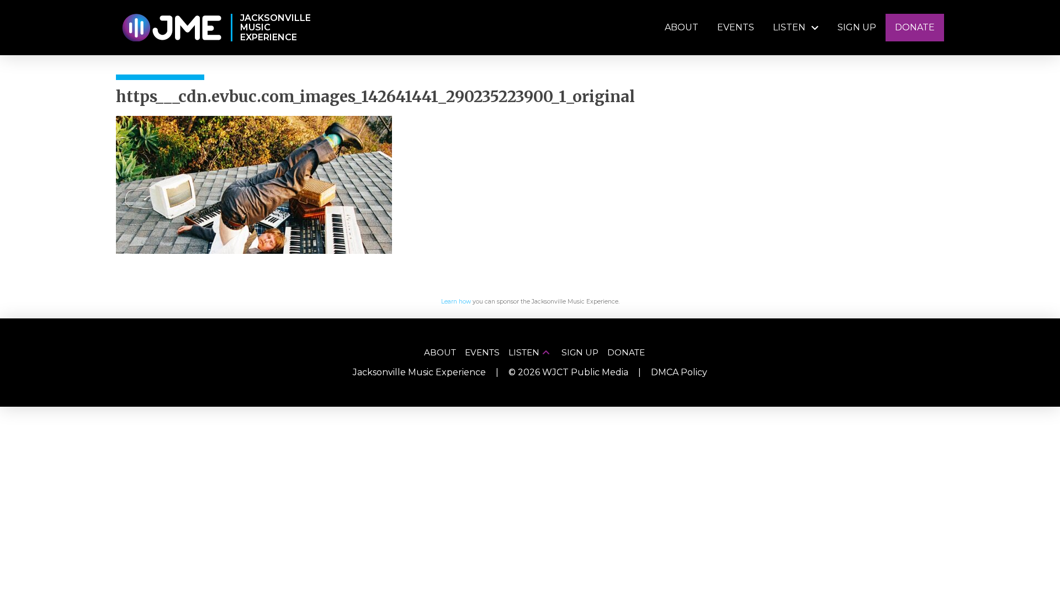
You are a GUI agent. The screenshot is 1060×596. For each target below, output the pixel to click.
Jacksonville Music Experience (419, 372)
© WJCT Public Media (568, 372)
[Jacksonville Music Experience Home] (171, 27)
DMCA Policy (679, 372)
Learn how (456, 301)
